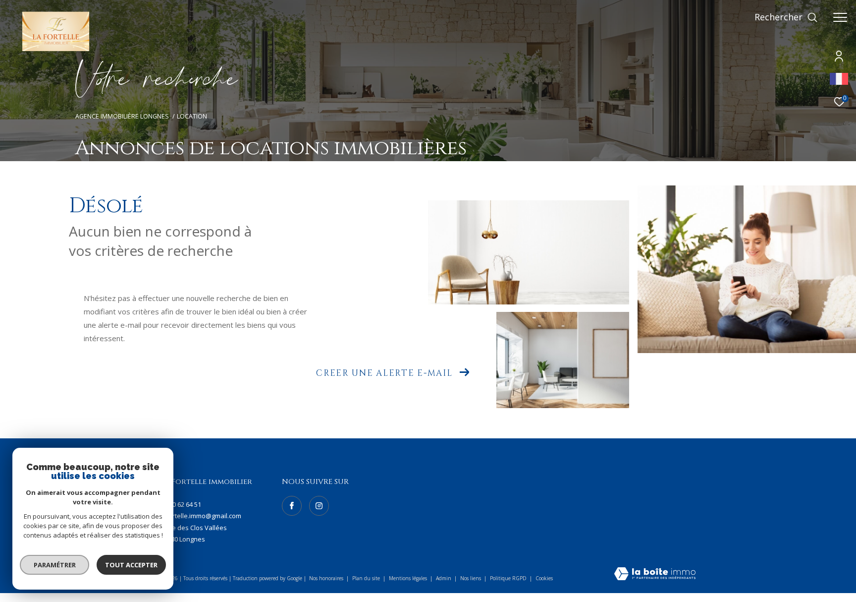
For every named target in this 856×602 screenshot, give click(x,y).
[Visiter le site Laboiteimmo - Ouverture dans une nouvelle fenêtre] (655, 574)
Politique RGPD (508, 578)
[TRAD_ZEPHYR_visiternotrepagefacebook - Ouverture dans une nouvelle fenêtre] (292, 506)
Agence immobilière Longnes (122, 116)
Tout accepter (131, 564)
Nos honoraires (326, 578)
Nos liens (471, 578)
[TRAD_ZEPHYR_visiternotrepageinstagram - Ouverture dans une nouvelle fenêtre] (319, 506)
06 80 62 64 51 (180, 504)
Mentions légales (408, 578)
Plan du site (366, 578)
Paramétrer (55, 564)
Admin (444, 578)
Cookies (544, 579)
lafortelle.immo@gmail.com (200, 515)
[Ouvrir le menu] (840, 17)
